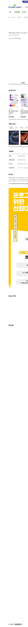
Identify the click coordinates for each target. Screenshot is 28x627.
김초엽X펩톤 (17, 12)
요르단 (16, 128)
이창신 (24, 32)
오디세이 (24, 12)
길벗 (9, 35)
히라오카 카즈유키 (12, 32)
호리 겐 (17, 32)
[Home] (9, 17)
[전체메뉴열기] (10, 12)
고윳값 (11, 128)
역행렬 (21, 128)
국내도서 (12, 17)
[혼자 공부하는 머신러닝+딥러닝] (14, 105)
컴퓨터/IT (19, 17)
